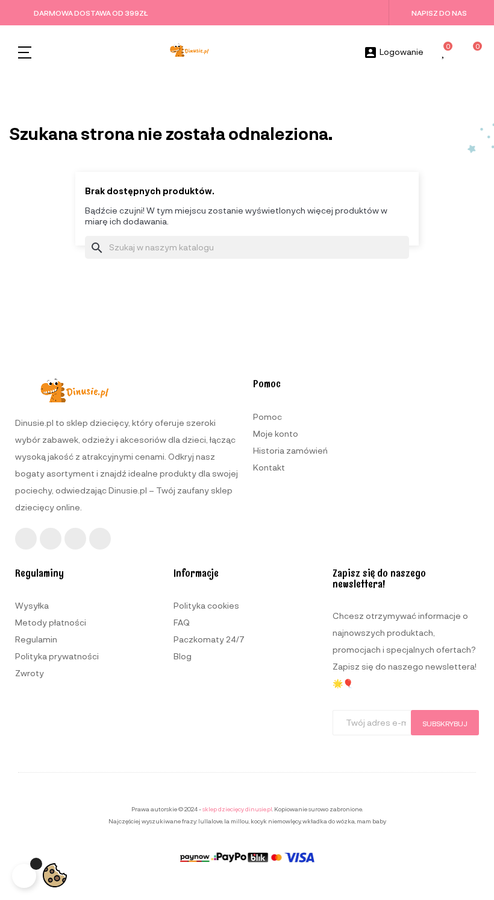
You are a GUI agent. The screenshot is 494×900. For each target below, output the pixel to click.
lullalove (210, 821)
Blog (183, 656)
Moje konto (275, 433)
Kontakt (269, 467)
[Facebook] (26, 539)
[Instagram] (50, 539)
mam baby (371, 821)
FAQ (182, 622)
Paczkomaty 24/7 (209, 639)
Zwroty (29, 673)
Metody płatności (50, 622)
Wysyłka (32, 605)
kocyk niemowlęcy (276, 821)
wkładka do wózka (328, 821)
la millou (236, 821)
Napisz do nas (439, 12)
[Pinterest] (100, 539)
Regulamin (36, 639)
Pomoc (267, 416)
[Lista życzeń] (444, 53)
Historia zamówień (290, 450)
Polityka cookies (206, 605)
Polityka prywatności (57, 656)
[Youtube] (75, 539)
